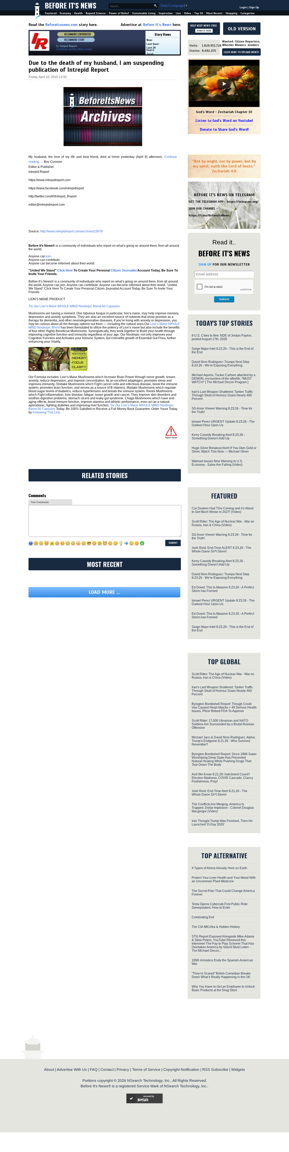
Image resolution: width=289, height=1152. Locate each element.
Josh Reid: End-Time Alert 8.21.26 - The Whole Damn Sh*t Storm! (219, 792)
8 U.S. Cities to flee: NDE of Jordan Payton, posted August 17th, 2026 (222, 337)
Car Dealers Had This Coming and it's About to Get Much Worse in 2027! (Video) (222, 510)
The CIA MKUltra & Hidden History (216, 926)
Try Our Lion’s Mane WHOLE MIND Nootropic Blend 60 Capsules (74, 306)
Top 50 (198, 13)
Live (178, 13)
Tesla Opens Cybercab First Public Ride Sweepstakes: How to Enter (220, 905)
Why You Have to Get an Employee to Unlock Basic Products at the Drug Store (223, 988)
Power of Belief (119, 13)
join (48, 256)
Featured (51, 13)
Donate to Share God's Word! (224, 129)
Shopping (231, 13)
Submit (224, 299)
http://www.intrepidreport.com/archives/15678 (71, 231)
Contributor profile (66, 49)
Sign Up (254, 7)
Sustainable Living (144, 13)
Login (243, 7)
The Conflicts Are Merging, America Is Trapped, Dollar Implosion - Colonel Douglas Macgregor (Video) (223, 807)
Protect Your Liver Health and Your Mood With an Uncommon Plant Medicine (224, 879)
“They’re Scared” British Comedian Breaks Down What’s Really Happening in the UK (221, 975)
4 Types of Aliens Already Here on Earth (219, 868)
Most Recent (214, 13)
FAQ (94, 1069)
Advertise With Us (72, 1069)
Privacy (123, 1069)
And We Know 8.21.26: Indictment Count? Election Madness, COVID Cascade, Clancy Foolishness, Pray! (222, 778)
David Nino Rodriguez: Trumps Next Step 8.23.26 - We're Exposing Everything (220, 363)
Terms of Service (146, 1069)
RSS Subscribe (215, 1069)
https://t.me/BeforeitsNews (209, 215)
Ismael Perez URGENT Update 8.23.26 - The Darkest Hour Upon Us (223, 423)
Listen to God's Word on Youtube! (224, 120)
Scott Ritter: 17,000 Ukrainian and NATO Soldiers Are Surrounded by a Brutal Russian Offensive (223, 724)
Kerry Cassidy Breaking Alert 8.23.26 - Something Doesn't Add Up (218, 436)
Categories (247, 13)
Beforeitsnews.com (61, 24)
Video (187, 13)
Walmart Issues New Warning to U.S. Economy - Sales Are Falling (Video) (217, 462)
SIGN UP (205, 264)
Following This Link (46, 412)
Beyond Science (96, 13)
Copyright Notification (181, 1069)
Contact (107, 1069)
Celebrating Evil (203, 917)
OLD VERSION (242, 28)
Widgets (238, 1069)
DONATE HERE (204, 30)
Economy (65, 13)
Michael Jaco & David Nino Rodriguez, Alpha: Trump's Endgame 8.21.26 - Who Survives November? (223, 741)
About (49, 1069)
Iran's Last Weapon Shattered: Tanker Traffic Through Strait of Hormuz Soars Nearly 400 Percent (222, 395)
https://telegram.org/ (243, 202)
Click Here (65, 270)
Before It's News (70, 5)
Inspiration (166, 13)
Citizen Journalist (124, 270)
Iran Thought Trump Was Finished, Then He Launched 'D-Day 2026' (222, 822)
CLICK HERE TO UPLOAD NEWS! (241, 52)
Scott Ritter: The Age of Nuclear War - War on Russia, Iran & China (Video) (223, 523)
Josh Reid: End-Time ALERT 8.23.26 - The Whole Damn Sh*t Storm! (221, 549)
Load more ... (104, 592)
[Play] (224, 83)
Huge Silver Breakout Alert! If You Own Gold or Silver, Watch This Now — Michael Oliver (224, 449)
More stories (85, 49)
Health (78, 13)
